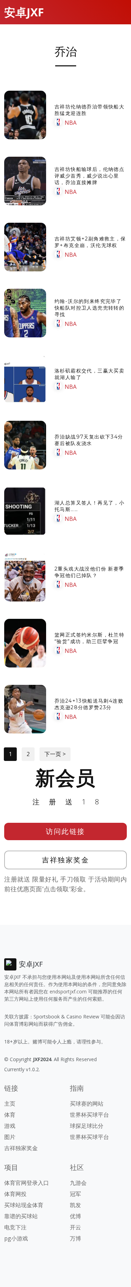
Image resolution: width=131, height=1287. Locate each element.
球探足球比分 (86, 1126)
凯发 (75, 1205)
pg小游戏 (16, 1238)
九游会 (78, 1183)
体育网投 (15, 1194)
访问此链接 (65, 831)
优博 (75, 1216)
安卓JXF (24, 12)
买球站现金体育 (23, 1205)
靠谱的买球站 (21, 1216)
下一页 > (55, 754)
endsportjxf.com (68, 991)
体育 (9, 1114)
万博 (75, 1238)
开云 (75, 1227)
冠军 (75, 1194)
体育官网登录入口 (26, 1183)
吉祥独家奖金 (65, 859)
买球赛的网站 (86, 1103)
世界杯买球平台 (89, 1114)
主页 (9, 1103)
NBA (71, 122)
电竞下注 (15, 1227)
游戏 (9, 1126)
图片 (9, 1137)
